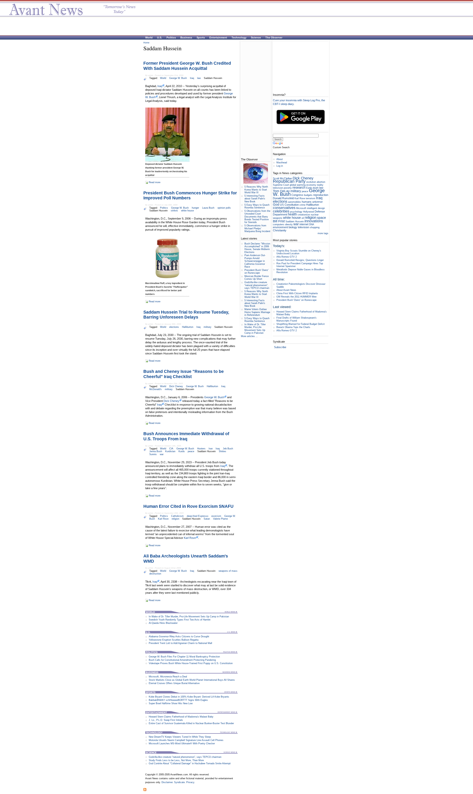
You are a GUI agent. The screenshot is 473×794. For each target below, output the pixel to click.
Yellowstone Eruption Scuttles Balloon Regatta (173, 639)
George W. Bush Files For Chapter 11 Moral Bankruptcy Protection (184, 656)
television (303, 227)
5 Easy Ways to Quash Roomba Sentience (256, 206)
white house (187, 210)
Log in (279, 165)
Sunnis (153, 454)
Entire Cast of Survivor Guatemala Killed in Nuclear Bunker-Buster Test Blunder (191, 723)
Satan (207, 518)
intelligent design (316, 208)
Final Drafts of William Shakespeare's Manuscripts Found (296, 319)
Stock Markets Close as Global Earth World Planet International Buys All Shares (192, 680)
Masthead (281, 162)
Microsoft (301, 208)
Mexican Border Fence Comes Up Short (256, 277)
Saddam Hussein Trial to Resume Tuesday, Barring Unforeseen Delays (186, 315)
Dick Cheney (176, 386)
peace (191, 451)
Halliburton (187, 327)
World (149, 37)
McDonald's (155, 389)
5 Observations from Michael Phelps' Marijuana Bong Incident (257, 228)
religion (175, 518)
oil (303, 218)
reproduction (320, 194)
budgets (308, 195)
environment (280, 227)
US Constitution (289, 204)
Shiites (222, 451)
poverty (288, 187)
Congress (297, 194)
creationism (304, 214)
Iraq (192, 78)
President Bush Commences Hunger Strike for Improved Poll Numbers (190, 195)
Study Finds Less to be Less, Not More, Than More (176, 760)
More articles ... (249, 336)
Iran (211, 448)
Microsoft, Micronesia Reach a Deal (168, 676)
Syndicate (179, 782)
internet (304, 224)
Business (186, 37)
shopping (314, 227)
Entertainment (218, 37)
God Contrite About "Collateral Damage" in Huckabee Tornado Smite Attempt (190, 763)
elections (174, 327)
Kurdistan (170, 451)
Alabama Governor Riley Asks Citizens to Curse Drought (179, 636)
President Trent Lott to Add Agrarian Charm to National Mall (180, 643)
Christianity (279, 230)
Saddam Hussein (213, 78)
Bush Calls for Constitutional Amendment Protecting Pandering (182, 660)
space (321, 218)
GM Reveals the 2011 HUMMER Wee (296, 296)
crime (302, 204)
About (279, 159)
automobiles (294, 201)
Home (146, 43)
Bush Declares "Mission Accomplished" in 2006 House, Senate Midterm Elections (257, 248)
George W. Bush (178, 78)
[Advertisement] (234, 26)
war (162, 454)
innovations (313, 221)
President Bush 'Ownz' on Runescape (256, 271)
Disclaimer (167, 782)
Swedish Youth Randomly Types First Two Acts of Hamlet (179, 619)
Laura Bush (208, 207)
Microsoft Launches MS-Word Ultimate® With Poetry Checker (182, 743)
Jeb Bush (228, 448)
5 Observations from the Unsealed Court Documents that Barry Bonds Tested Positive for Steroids (257, 217)
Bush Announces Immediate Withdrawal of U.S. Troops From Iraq (186, 436)
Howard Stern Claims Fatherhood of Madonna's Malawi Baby (181, 716)
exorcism (216, 516)
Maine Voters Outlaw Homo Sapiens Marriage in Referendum (257, 312)
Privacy (190, 782)
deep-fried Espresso (197, 516)
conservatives (284, 207)
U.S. (159, 37)
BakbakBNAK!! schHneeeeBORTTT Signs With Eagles (178, 700)
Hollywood (308, 211)
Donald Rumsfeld (283, 198)
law (199, 78)
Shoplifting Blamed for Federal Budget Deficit (300, 324)
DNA (311, 224)
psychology (296, 211)
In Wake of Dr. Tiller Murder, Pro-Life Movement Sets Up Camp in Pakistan (189, 616)
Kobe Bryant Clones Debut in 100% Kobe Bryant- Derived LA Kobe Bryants (189, 696)
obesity (289, 224)
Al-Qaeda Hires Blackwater (163, 623)
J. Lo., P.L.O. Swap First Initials (166, 720)
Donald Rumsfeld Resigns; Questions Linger (300, 260)
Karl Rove (163, 518)
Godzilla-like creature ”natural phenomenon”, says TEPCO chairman (185, 757)
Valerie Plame (220, 518)
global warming (298, 184)
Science (256, 37)
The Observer (273, 37)
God (276, 204)
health (292, 214)
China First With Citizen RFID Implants (297, 293)
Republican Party (289, 181)
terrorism (310, 198)
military (207, 327)
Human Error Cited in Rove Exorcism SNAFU (188, 506)
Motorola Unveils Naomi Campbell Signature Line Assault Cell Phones (186, 740)
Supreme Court (281, 184)
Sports (201, 37)
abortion (321, 182)
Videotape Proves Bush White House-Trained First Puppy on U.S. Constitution (191, 663)
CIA (171, 448)
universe (317, 201)
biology (293, 227)
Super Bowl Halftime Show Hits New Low (171, 703)
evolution (311, 182)
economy (311, 184)
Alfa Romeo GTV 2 (286, 256)
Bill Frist (279, 221)
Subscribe (280, 347)
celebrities (281, 211)
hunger (195, 207)
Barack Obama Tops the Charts (293, 327)
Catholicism (177, 516)
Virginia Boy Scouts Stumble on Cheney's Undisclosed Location (298, 252)
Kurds (181, 451)
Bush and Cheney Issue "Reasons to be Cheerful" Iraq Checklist (183, 374)
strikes (174, 210)
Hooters (201, 448)
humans (307, 201)
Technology (239, 37)
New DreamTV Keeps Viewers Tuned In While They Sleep (180, 736)
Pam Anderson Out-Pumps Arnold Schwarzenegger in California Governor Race (255, 261)
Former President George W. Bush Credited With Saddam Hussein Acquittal (187, 66)
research (298, 187)
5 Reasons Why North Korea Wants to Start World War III (256, 189)
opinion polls (224, 207)
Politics (171, 37)
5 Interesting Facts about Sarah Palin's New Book (254, 198)
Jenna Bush (155, 451)
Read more (154, 182)
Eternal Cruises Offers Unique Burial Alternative (174, 683)
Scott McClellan (282, 178)
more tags (323, 233)
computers (278, 224)
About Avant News (286, 290)
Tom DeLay (281, 191)
